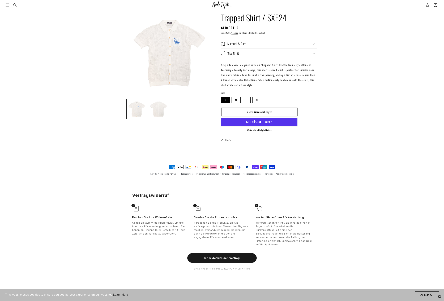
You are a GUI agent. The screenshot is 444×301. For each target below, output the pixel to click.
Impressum (268, 173)
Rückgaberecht (187, 173)
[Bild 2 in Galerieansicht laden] (158, 109)
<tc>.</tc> (174, 173)
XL (257, 100)
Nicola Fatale (163, 173)
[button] (7, 5)
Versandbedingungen (252, 173)
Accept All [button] (426, 294)
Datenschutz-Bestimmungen (208, 173)
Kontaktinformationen (285, 173)
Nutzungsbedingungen (231, 173)
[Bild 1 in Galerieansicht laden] (137, 109)
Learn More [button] (120, 294)
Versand (234, 32)
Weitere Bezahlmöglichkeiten (259, 130)
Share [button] (228, 140)
